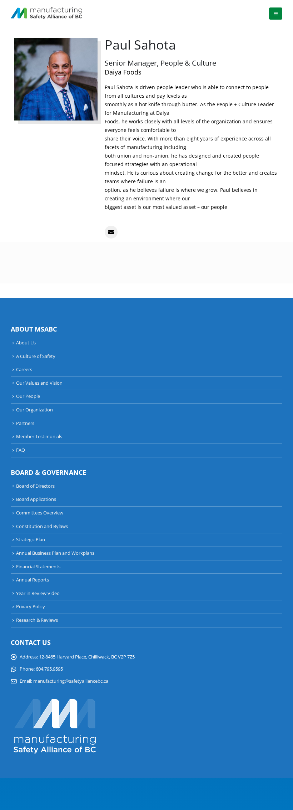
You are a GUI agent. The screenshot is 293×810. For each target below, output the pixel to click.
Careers (24, 369)
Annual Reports (32, 580)
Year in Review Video (38, 593)
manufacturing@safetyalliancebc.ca (70, 681)
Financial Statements (38, 567)
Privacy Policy (30, 607)
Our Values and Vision (39, 383)
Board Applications (36, 499)
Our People (28, 396)
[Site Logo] (46, 14)
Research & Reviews (37, 620)
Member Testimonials (39, 437)
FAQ (20, 450)
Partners (25, 423)
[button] (275, 13)
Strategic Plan (30, 540)
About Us (26, 343)
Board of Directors (35, 486)
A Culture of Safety (35, 356)
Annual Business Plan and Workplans (55, 553)
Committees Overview (39, 513)
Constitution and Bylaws (42, 526)
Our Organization (34, 410)
